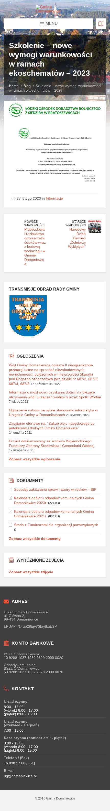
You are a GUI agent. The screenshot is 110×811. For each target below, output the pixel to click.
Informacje (54, 198)
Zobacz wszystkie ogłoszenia (34, 459)
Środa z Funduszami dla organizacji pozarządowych (56, 525)
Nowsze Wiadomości (34, 223)
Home (14, 86)
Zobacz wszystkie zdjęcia (31, 572)
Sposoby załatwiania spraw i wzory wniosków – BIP (55, 489)
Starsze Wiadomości (75, 223)
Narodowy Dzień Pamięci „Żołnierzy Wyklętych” (77, 238)
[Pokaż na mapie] (101, 23)
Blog (27, 86)
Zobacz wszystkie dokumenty (35, 539)
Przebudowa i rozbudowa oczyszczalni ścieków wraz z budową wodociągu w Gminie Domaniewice (35, 246)
